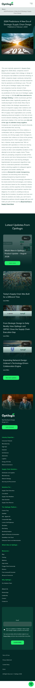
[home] (8, 3)
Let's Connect (10, 427)
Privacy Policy (7, 636)
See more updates (11, 377)
